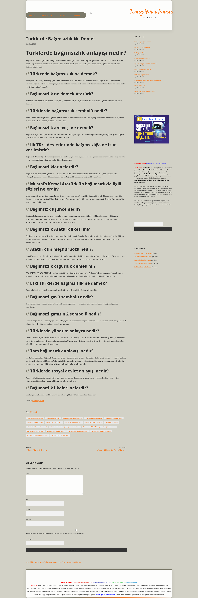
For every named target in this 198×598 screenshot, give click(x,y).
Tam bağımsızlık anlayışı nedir (35, 431)
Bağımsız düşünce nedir (53, 418)
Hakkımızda (77, 15)
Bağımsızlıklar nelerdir (112, 422)
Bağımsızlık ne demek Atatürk (73, 422)
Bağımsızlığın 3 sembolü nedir (94, 418)
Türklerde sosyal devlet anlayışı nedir (37, 435)
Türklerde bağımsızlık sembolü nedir (101, 431)
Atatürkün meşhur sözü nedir (35, 418)
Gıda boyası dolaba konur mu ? (142, 58)
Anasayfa (31, 15)
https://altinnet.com (32, 562)
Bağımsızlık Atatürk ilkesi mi (35, 422)
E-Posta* (28, 509)
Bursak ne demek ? (139, 86)
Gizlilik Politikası (47, 15)
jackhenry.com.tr (38, 401)
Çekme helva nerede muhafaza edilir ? (144, 91)
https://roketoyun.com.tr (66, 562)
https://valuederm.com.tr (48, 562)
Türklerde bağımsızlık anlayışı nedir (77, 431)
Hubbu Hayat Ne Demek (37, 450)
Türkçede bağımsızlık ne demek (55, 431)
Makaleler (34, 412)
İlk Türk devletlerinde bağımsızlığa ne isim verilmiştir (65, 427)
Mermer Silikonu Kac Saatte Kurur (110, 450)
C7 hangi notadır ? (139, 53)
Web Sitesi (28, 519)
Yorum (27, 474)
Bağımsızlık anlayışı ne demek (114, 418)
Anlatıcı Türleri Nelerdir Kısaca (142, 253)
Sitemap (78, 562)
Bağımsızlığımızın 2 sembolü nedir (72, 418)
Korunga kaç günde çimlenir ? (142, 47)
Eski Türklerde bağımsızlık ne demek (37, 427)
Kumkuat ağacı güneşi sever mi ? (143, 42)
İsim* (27, 499)
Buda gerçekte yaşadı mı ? (141, 75)
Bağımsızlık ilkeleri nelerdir (53, 422)
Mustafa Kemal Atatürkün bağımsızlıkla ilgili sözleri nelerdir (99, 427)
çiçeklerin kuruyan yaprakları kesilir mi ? (145, 64)
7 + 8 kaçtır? (29, 539)
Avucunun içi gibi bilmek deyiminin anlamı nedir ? (148, 80)
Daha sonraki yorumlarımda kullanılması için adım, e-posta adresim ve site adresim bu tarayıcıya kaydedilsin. (55, 533)
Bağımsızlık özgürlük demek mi (93, 422)
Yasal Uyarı (62, 15)
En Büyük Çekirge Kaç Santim (142, 267)
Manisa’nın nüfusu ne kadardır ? (143, 69)
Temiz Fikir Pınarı (151, 12)
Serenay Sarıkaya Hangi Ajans (142, 260)
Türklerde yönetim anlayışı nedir (59, 435)
